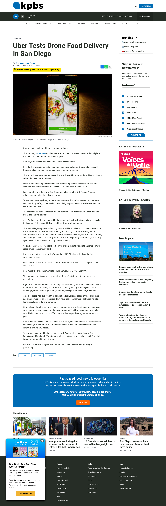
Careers (59, 476)
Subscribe (136, 135)
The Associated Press (25, 63)
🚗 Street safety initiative (133, 51)
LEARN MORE (25, 493)
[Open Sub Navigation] (32, 23)
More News (19, 413)
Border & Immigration (55, 438)
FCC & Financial (62, 480)
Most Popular (126, 238)
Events (125, 23)
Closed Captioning (94, 472)
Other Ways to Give (126, 480)
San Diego (37, 355)
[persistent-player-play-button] (16, 16)
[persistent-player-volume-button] (23, 16)
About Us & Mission (63, 468)
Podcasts (95, 23)
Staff (58, 496)
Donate (83, 402)
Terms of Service (62, 500)
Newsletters (61, 472)
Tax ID (121, 484)
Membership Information (128, 476)
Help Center (92, 492)
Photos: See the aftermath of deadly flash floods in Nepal (135, 293)
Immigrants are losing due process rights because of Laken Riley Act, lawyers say (64, 444)
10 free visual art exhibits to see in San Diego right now (99, 443)
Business (50, 355)
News (28, 23)
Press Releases (62, 488)
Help (136, 23)
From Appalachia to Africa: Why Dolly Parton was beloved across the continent (136, 282)
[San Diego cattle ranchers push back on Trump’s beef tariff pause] (136, 426)
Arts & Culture (65, 23)
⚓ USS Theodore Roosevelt (134, 42)
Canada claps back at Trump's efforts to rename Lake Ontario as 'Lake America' (136, 269)
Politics (122, 438)
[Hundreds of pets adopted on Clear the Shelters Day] (29, 426)
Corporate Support (126, 468)
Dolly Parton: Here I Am (130, 228)
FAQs (90, 480)
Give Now (146, 6)
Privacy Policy (62, 492)
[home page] (28, 6)
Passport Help (93, 488)
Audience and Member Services (99, 468)
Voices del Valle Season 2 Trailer (134, 190)
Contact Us (92, 476)
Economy (17, 38)
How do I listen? (93, 484)
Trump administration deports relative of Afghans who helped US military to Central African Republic (135, 317)
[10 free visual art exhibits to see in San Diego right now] (100, 426)
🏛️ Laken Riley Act (130, 47)
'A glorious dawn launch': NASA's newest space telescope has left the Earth (135, 305)
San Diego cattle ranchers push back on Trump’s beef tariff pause (134, 444)
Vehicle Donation (125, 488)
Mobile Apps (61, 484)
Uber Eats (41, 153)
